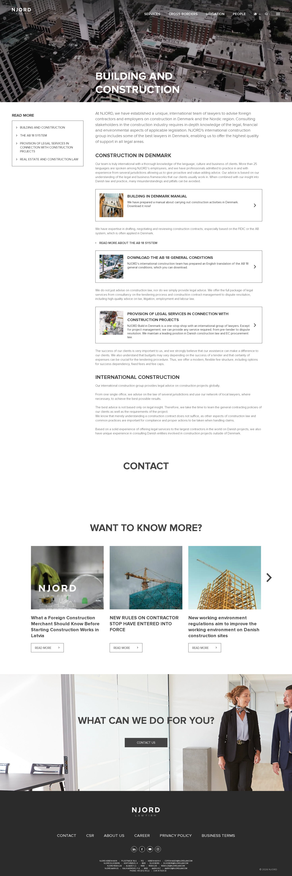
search (266, 14)
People (239, 14)
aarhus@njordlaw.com (176, 868)
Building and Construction (42, 128)
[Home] (21, 11)
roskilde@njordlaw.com (173, 866)
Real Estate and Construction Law (49, 159)
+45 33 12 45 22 (143, 871)
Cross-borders (183, 14)
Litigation (215, 14)
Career (142, 835)
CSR (90, 835)
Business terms (218, 835)
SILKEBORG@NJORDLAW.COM (175, 863)
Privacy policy (176, 835)
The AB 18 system (33, 135)
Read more (49, 648)
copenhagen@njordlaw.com (178, 861)
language (255, 14)
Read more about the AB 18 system (128, 243)
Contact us (146, 742)
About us (114, 835)
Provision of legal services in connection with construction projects (46, 147)
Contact (66, 835)
